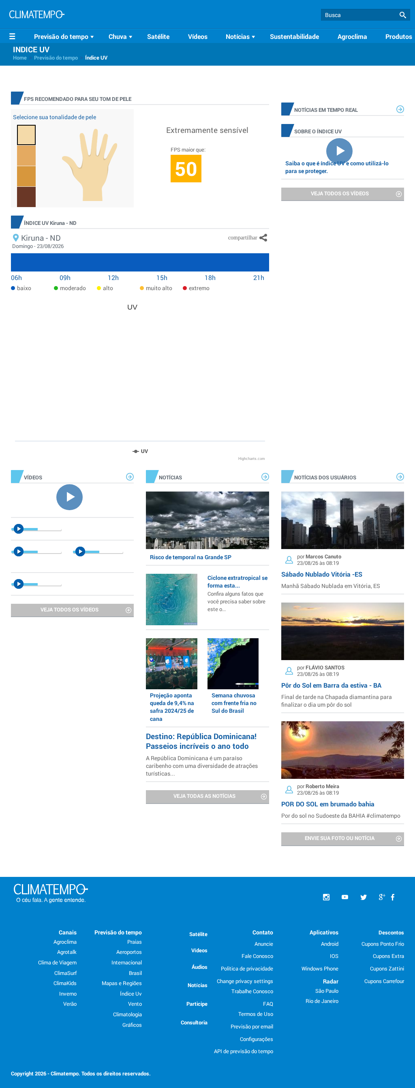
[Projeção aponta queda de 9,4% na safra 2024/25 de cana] (171, 663)
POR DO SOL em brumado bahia (327, 803)
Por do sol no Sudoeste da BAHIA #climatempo (340, 815)
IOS (334, 956)
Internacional (126, 962)
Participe (197, 1003)
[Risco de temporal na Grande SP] (207, 520)
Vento (135, 1003)
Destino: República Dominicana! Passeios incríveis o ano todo (201, 741)
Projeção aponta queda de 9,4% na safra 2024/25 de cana (172, 706)
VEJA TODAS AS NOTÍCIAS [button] (204, 796)
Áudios (200, 967)
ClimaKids (65, 983)
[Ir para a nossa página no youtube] (345, 897)
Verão (70, 1003)
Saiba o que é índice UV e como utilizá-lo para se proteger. (337, 167)
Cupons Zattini (387, 968)
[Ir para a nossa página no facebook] (392, 897)
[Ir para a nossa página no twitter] (363, 897)
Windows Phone (320, 968)
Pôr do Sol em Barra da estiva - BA (331, 685)
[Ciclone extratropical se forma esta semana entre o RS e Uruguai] (171, 599)
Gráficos (132, 1025)
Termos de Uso (255, 1014)
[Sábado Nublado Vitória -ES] (342, 520)
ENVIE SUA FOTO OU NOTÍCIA (339, 838)
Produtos (398, 36)
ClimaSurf (65, 973)
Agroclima (352, 36)
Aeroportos (129, 952)
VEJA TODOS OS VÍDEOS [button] (340, 193)
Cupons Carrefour (384, 981)
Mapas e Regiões (122, 983)
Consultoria (194, 1022)
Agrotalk (67, 952)
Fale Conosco (257, 956)
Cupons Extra (388, 956)
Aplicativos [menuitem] (324, 932)
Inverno (68, 993)
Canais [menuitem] (68, 932)
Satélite (158, 36)
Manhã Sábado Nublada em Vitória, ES (330, 586)
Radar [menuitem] (330, 981)
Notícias (198, 985)
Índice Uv (131, 993)
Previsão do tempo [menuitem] (118, 932)
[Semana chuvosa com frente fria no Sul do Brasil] (233, 663)
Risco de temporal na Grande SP (190, 557)
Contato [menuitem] (262, 932)
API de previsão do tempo (243, 1051)
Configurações (256, 1039)
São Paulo (326, 991)
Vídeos (198, 36)
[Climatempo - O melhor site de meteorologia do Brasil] (37, 15)
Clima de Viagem (57, 962)
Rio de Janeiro (322, 1001)
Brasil (135, 973)
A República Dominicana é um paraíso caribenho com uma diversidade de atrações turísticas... (202, 765)
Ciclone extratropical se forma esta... (237, 593)
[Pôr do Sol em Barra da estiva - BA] (342, 631)
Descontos (391, 932)
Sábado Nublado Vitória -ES (321, 574)
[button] (403, 15)
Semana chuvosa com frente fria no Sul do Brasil (234, 702)
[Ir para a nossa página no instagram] (326, 897)
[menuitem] (65, 36)
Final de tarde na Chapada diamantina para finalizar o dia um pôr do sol (336, 700)
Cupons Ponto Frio (383, 944)
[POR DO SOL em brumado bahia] (342, 750)
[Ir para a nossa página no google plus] (382, 897)
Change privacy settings (245, 981)
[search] (365, 15)
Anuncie (264, 944)
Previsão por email (252, 1026)
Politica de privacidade (247, 968)
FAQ (268, 1003)
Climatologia (127, 1014)
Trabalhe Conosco (252, 991)
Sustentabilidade (294, 36)
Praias (134, 941)
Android (329, 944)
